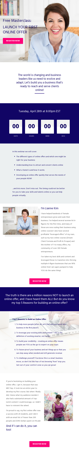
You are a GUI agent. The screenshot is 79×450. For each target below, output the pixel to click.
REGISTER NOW (13, 40)
